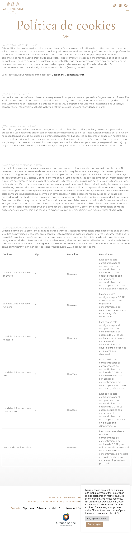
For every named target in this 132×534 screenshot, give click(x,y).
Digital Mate (28, 508)
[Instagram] (114, 5)
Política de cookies (67, 508)
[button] (127, 9)
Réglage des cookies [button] (97, 518)
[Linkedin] (120, 5)
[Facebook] (125, 5)
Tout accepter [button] (94, 524)
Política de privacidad (46, 508)
